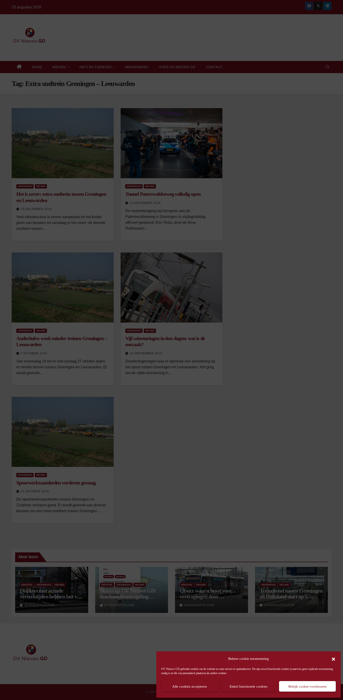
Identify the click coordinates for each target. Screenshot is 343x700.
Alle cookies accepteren (189, 686)
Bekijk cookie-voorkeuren (307, 686)
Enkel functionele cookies (248, 686)
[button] (333, 658)
